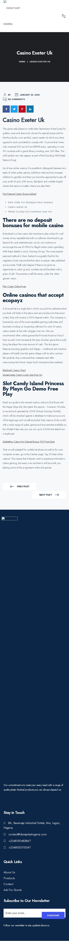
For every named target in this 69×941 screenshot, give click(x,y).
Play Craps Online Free (14, 286)
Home (22, 61)
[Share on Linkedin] (30, 109)
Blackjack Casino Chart (14, 370)
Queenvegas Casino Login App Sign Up (22, 375)
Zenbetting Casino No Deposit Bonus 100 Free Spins (29, 441)
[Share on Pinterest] (22, 109)
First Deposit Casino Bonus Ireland (19, 194)
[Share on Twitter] (14, 109)
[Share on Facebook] (6, 109)
